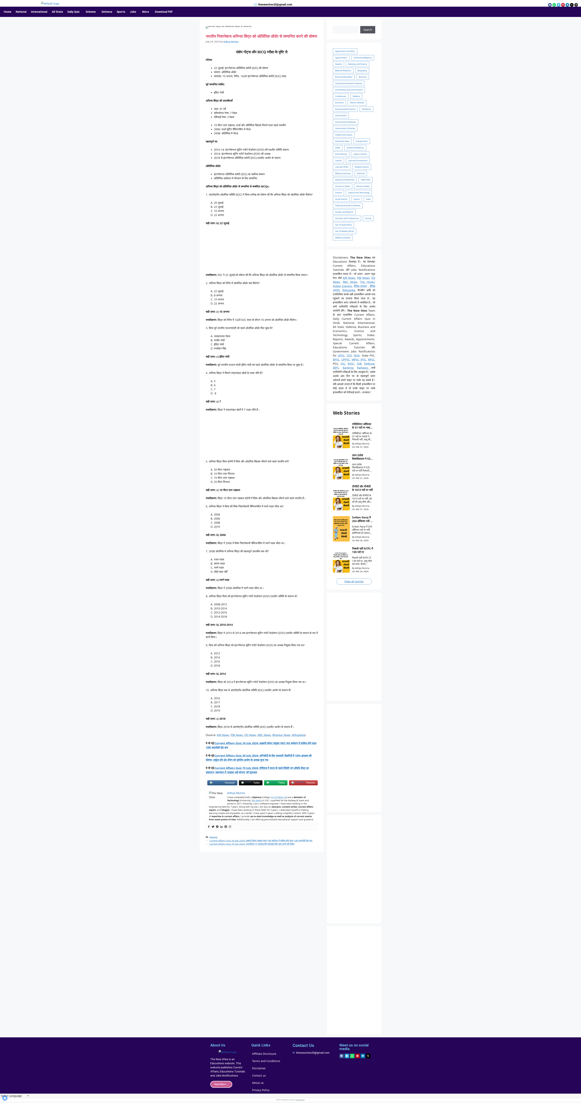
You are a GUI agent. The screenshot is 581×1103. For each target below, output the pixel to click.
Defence (107, 11)
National (21, 11)
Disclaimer (259, 1068)
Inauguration (362, 141)
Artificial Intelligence (363, 57)
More (145, 11)
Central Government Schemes (348, 83)
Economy (339, 102)
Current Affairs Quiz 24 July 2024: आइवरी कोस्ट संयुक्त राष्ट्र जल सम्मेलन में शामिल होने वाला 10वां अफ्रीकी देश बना (260, 840)
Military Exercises (343, 173)
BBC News (264, 735)
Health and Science (343, 134)
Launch (338, 160)
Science (338, 192)
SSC (343, 363)
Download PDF (164, 11)
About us (258, 1083)
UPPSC (345, 359)
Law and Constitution (358, 160)
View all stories (354, 581)
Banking (348, 368)
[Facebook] (550, 5)
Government (341, 115)
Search (367, 29)
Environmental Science (345, 109)
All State (57, 11)
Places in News (362, 186)
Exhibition (366, 109)
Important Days (342, 141)
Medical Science (362, 166)
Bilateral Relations (343, 70)
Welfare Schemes (342, 237)
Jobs (133, 11)
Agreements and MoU (345, 51)
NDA (357, 355)
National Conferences (345, 179)
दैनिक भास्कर (360, 286)
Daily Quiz (73, 11)
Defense (369, 363)
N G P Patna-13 (278, 797)
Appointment (341, 57)
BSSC (351, 363)
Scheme (91, 11)
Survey (368, 218)
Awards (213, 837)
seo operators (300, 1100)
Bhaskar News (281, 735)
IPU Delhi (256, 800)
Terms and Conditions (266, 1061)
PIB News (237, 735)
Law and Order (341, 166)
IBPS (336, 368)
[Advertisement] (262, 250)
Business (363, 76)
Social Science (341, 199)
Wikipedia (298, 735)
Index (337, 147)
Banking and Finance (357, 64)
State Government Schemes (347, 205)
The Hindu (367, 282)
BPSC (336, 359)
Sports (121, 11)
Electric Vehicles (357, 102)
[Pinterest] (563, 5)
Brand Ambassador (343, 76)
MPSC (355, 359)
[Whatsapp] (554, 5)
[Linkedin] (567, 5)
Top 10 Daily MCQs (343, 224)
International (39, 11)
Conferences (340, 96)
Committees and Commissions (349, 89)
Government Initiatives (345, 122)
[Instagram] (576, 5)
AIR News (223, 735)
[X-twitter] (572, 5)
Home (7, 11)
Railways (364, 368)
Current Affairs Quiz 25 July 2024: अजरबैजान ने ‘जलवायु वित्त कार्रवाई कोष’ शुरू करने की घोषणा (251, 843)
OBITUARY (365, 179)
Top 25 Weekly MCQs (344, 231)
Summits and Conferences (347, 218)
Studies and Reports (344, 212)
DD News (250, 735)
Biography (362, 70)
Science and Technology (359, 192)
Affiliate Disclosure (264, 1054)
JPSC (363, 359)
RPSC (371, 359)
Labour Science (360, 154)
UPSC (341, 355)
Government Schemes (345, 128)
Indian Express (342, 286)
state (368, 199)
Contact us (259, 1075)
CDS (349, 355)
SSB (359, 363)
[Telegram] (558, 5)
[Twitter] (213, 826)
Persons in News (342, 186)
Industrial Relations (355, 147)
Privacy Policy (260, 1090)
